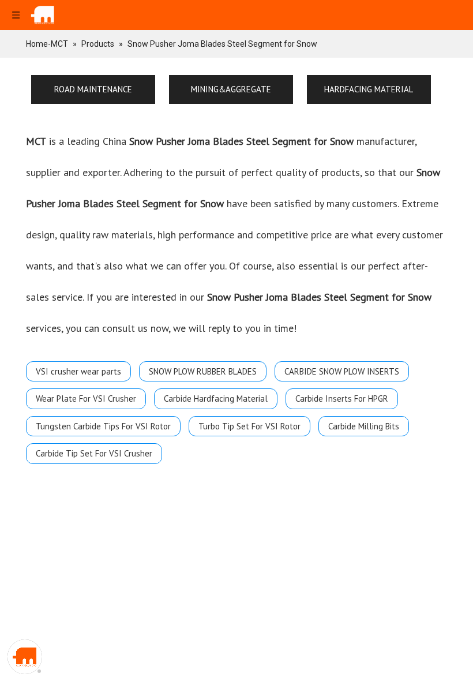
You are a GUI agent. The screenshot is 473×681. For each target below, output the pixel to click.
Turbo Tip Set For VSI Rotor (249, 426)
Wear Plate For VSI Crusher (86, 398)
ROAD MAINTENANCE (93, 89)
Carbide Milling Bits (363, 426)
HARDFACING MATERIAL (368, 89)
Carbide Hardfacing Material (216, 398)
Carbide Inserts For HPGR (341, 398)
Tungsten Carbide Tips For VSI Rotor (103, 426)
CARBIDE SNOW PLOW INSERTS (341, 371)
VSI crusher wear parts (78, 371)
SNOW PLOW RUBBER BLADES (203, 371)
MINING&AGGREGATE (231, 89)
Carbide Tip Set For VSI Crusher (94, 453)
